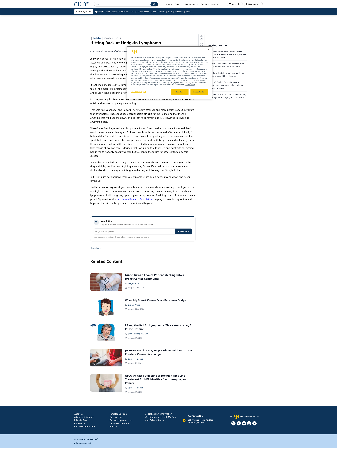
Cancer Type (81, 11)
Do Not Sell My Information (158, 413)
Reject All (180, 92)
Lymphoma (96, 248)
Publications (179, 12)
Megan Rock (133, 283)
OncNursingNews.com (121, 420)
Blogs (108, 12)
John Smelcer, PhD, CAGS (139, 333)
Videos (188, 12)
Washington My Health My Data (160, 417)
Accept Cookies (199, 92)
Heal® (170, 12)
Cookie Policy (190, 85)
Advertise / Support (84, 417)
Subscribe (182, 231)
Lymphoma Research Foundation (135, 199)
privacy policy (143, 237)
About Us (78, 413)
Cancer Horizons (143, 12)
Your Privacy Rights (154, 420)
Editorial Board (81, 420)
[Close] (208, 49)
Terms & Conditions (119, 423)
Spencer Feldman (135, 359)
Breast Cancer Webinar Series (123, 12)
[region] (169, 72)
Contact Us (79, 423)
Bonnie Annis (134, 305)
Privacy (113, 426)
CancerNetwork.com (84, 426)
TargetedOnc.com (118, 413)
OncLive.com (116, 417)
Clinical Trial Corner (158, 12)
